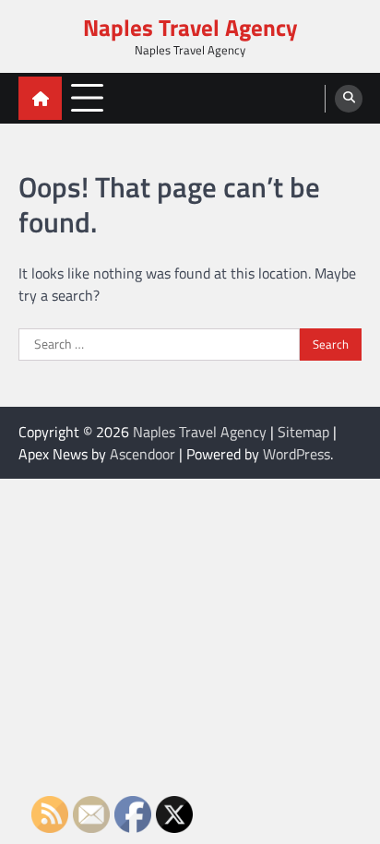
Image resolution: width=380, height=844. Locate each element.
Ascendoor (142, 454)
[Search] (348, 99)
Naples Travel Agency (190, 27)
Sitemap (303, 432)
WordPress (296, 454)
